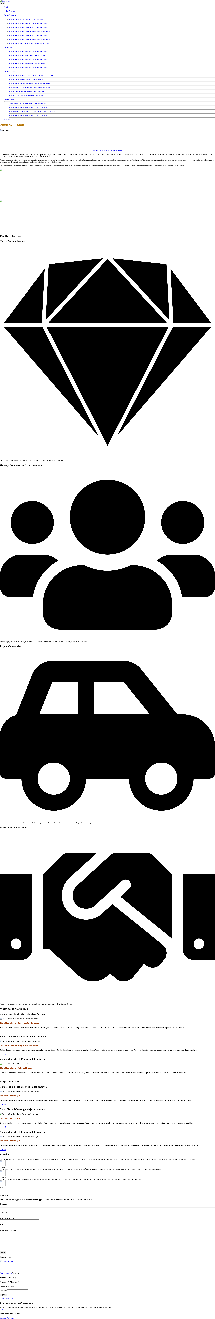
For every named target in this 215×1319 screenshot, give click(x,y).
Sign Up (3, 1309)
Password (3, 1290)
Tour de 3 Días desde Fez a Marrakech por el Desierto (28, 23)
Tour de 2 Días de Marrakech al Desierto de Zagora (27, 19)
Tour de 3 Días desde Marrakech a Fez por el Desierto (28, 27)
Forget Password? (6, 1299)
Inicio (6, 7)
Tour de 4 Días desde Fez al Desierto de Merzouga (27, 63)
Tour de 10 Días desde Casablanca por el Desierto (26, 91)
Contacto (7, 119)
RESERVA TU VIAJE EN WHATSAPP (107, 150)
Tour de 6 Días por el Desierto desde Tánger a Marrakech (29, 107)
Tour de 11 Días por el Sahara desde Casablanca (26, 95)
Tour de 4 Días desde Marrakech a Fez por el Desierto (28, 35)
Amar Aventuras (6, 1273)
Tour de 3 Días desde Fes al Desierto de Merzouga (27, 55)
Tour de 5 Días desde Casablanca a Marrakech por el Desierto (31, 75)
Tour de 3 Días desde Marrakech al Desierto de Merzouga (29, 31)
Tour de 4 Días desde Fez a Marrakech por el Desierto (28, 59)
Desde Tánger (9, 99)
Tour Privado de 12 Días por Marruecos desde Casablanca (29, 87)
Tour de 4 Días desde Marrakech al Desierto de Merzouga (29, 39)
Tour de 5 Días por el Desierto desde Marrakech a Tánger (29, 43)
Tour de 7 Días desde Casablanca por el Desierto (26, 79)
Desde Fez (8, 47)
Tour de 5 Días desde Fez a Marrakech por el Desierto (28, 67)
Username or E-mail (7, 1286)
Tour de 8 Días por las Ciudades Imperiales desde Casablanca (30, 83)
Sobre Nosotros (9, 11)
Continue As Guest (6, 1318)
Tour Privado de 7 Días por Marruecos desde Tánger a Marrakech (32, 111)
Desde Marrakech (10, 15)
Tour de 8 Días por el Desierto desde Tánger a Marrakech (29, 115)
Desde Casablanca (10, 71)
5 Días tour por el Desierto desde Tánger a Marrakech (28, 103)
